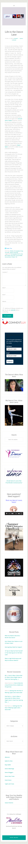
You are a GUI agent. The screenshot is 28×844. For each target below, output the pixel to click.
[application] (14, 510)
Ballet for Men (9, 761)
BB (5, 675)
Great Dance (8, 780)
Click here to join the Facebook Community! (14, 482)
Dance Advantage (9, 768)
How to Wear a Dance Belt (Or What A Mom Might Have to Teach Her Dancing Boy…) (13, 677)
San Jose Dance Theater (10, 257)
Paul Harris (8, 696)
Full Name (9, 346)
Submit (10, 361)
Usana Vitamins (9, 802)
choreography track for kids (17, 254)
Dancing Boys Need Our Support (13, 647)
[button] (14, 510)
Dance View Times (9, 776)
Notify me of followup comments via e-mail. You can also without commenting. (12, 310)
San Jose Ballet (19, 255)
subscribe (13, 310)
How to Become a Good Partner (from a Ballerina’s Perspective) (14, 685)
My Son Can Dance (14, 16)
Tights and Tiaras (9, 784)
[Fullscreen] (21, 513)
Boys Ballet (8, 765)
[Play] (7, 513)
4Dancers (7, 757)
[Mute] (19, 513)
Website (4, 301)
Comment (5, 272)
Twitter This (9, 248)
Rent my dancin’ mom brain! (14, 501)
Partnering (15, 252)
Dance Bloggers (9, 772)
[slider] (13, 513)
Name (4, 287)
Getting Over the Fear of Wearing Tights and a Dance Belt (13, 707)
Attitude (11, 251)
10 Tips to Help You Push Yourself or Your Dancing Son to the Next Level (13, 652)
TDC (16, 257)
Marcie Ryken (7, 255)
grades (11, 252)
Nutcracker (13, 255)
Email (4, 294)
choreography (17, 251)
